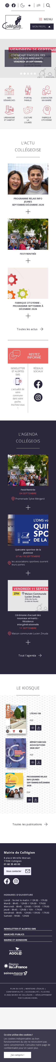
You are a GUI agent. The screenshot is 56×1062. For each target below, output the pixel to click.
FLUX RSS (45, 992)
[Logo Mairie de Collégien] (12, 22)
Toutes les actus (27, 329)
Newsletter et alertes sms (20, 928)
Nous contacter (13, 871)
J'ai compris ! (17, 1054)
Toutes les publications (27, 824)
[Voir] (32, 728)
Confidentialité (14, 992)
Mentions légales (35, 988)
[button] (45, 19)
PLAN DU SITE (16, 988)
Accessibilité (32, 992)
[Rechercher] (47, 5)
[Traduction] (37, 5)
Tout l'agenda (27, 655)
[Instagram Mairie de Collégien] (7, 5)
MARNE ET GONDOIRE (15, 939)
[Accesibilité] (30, 5)
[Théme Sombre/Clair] (21, 5)
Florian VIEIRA (29, 998)
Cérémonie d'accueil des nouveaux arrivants (28, 58)
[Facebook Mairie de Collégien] (14, 5)
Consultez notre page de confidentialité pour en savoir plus (27, 1046)
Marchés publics (14, 934)
